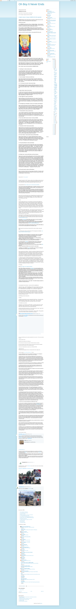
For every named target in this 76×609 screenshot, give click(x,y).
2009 (54, 133)
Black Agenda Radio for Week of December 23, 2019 (27, 579)
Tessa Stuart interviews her (27, 352)
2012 (54, 130)
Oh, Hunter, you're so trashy (24, 550)
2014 (54, 128)
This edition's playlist (22, 522)
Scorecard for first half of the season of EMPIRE (55, 85)
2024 (54, 62)
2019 (54, 67)
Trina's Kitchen (23, 534)
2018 (54, 124)
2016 (54, 126)
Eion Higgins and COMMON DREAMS (26, 266)
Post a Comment (22, 589)
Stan (47, 60)
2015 (54, 127)
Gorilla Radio (23, 581)
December (55, 68)
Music (22, 573)
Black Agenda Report (24, 578)
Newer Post (20, 591)
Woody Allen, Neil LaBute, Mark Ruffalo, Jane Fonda (25, 598)
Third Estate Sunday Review (50, 53)
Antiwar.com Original (24, 531)
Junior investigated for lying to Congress (51, 18)
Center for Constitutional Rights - (25, 568)
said (42, 244)
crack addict (24, 219)
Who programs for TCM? (55, 73)
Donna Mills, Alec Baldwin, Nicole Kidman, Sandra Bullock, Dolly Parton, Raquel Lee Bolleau (51, 33)
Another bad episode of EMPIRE (55, 88)
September (55, 114)
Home (31, 591)
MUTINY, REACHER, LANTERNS (23, 601)
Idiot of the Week (49, 15)
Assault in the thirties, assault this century (24, 599)
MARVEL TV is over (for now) (55, 99)
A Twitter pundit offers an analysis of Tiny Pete (26, 519)
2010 (54, 132)
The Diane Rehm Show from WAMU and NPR (27, 562)
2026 (54, 60)
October (55, 113)
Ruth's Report (23, 549)
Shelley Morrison (55, 106)
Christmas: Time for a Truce (24, 532)
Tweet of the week (22, 520)
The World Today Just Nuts (50, 50)
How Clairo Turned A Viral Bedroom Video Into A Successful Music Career (30, 574)
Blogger (41, 603)
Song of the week (22, 521)
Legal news (48, 39)
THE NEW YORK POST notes (23, 217)
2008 (54, 134)
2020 (54, 66)
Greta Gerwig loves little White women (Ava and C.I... (27, 516)
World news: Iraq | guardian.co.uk (25, 526)
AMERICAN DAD (55, 74)
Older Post (42, 591)
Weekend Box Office (21, 600)
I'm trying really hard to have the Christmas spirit (27, 555)
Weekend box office (55, 89)
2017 (54, 125)
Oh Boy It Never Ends (31, 4)
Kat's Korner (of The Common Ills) (25, 536)
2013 (54, 129)
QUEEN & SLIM (55, 103)
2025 (54, 61)
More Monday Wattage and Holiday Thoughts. (27, 566)
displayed (32, 268)
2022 (54, 64)
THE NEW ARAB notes (22, 449)
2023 (54, 63)
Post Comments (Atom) (24, 592)
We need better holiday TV (55, 82)
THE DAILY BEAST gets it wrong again (55, 79)
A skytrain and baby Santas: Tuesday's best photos (27, 527)
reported (26, 241)
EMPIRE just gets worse (55, 108)
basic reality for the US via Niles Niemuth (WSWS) (32, 184)
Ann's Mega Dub (23, 539)
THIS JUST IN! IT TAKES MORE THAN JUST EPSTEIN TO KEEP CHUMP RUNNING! (51, 45)
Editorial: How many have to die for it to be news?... (26, 514)
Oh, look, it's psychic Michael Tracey (25, 560)
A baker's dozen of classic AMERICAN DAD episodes (30, 17)
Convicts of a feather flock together (51, 48)
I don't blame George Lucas (24, 545)
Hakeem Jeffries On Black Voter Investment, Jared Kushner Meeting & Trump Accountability (51, 12)
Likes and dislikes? (23, 542)
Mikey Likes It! (23, 557)
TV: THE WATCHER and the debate (24, 515)
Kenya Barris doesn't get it (23, 518)
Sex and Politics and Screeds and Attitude (27, 552)
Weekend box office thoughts (55, 101)
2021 (54, 65)
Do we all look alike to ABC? (55, 93)
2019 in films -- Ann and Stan (55, 70)
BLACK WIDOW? (55, 105)
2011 (54, 131)
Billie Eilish (22, 537)
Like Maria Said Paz (49, 17)
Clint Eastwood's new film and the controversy (55, 96)
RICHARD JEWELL (55, 91)
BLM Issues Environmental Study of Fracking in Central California (29, 571)
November (55, 111)
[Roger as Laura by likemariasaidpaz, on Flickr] (25, 56)
